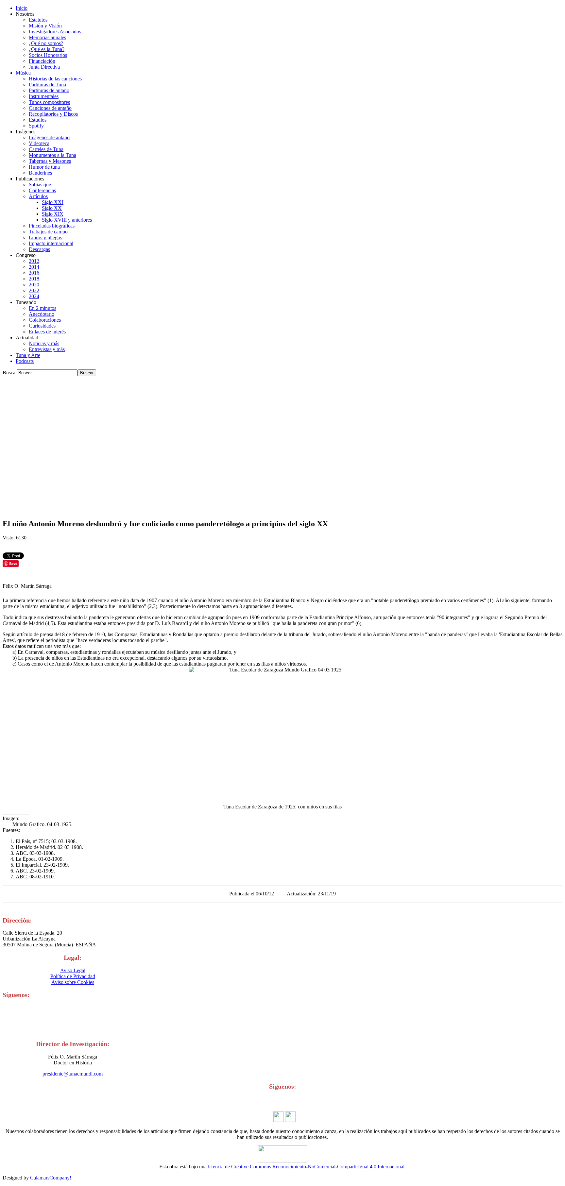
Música (23, 73)
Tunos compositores (49, 102)
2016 (34, 273)
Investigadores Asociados (55, 31)
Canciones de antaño (50, 108)
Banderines (40, 173)
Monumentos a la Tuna (52, 155)
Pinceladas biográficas (52, 226)
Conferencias (42, 190)
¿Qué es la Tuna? (46, 49)
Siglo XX (52, 208)
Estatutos (38, 20)
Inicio (21, 8)
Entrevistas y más (47, 349)
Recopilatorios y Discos (53, 114)
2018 (34, 278)
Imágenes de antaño (49, 137)
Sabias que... (42, 184)
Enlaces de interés (47, 331)
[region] (282, 444)
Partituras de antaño (49, 90)
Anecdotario (41, 314)
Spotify (36, 125)
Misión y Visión (45, 25)
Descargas (39, 249)
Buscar (10, 372)
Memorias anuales (47, 37)
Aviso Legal (72, 970)
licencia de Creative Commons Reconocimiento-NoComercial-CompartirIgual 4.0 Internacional (306, 1166)
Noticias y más (44, 343)
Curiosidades (42, 326)
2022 (34, 290)
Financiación (42, 61)
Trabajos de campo (48, 231)
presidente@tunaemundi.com (73, 1073)
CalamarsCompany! (50, 1177)
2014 (34, 267)
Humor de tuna (44, 167)
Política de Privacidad (72, 976)
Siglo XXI (52, 202)
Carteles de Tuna (46, 149)
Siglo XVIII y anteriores (67, 220)
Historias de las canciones (55, 78)
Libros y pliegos (45, 237)
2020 (34, 284)
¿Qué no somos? (46, 43)
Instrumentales (44, 96)
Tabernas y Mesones (50, 161)
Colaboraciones (45, 320)
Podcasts (25, 361)
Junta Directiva (44, 67)
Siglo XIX (52, 214)
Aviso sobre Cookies (72, 982)
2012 (34, 261)
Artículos (38, 196)
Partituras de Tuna (47, 84)
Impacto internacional (51, 243)
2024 (34, 296)
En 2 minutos (42, 308)
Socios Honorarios (48, 55)
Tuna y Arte (28, 355)
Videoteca (39, 143)
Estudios (37, 120)
